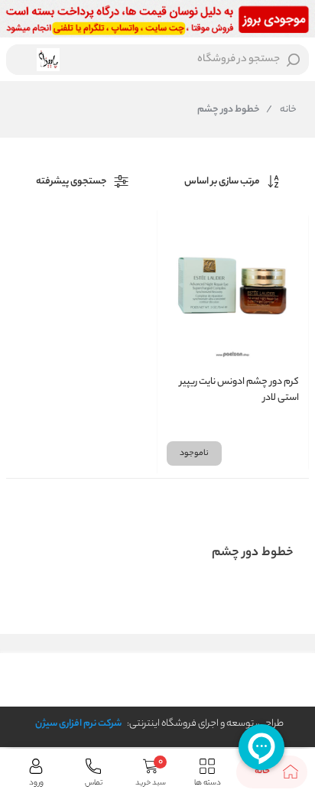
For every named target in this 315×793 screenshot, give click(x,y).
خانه (281, 110)
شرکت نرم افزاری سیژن (78, 724)
